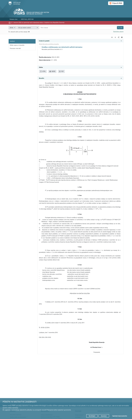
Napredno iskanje (118, 31)
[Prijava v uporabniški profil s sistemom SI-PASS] (115, 3)
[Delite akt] (118, 37)
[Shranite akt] (115, 37)
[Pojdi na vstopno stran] (14, 5)
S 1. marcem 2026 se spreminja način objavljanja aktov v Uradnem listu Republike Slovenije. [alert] (38, 22)
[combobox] (28, 27)
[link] (14, 19)
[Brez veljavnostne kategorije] (40, 47)
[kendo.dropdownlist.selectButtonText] (37, 27)
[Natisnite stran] (122, 37)
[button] (80, 41)
